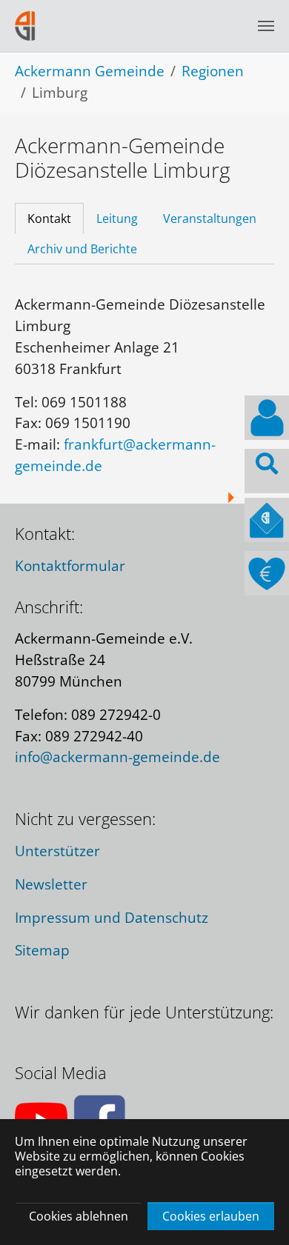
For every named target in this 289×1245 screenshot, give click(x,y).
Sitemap (42, 950)
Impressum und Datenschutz (111, 917)
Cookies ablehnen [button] (78, 1216)
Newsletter (51, 884)
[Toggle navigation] (266, 26)
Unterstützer (57, 851)
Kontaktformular (70, 565)
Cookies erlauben (210, 1216)
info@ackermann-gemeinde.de (117, 757)
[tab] (49, 218)
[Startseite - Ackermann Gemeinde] (25, 25)
